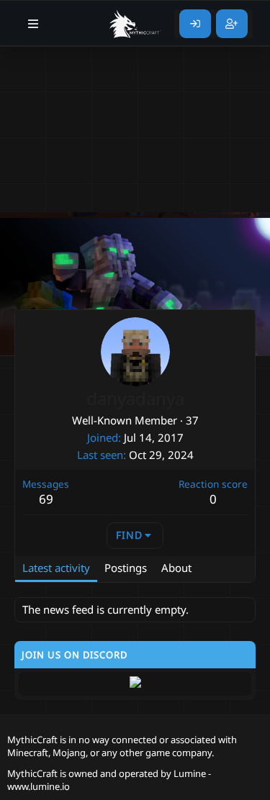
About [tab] (176, 567)
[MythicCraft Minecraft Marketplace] (135, 24)
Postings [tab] (125, 567)
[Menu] (33, 23)
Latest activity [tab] (56, 567)
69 (46, 499)
